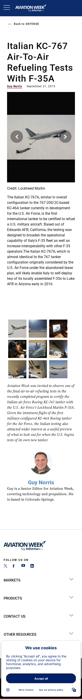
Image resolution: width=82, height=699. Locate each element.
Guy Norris (14, 86)
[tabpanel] (41, 190)
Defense (32, 24)
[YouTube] (23, 566)
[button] (16, 136)
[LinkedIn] (32, 566)
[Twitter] (5, 566)
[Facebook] (14, 566)
